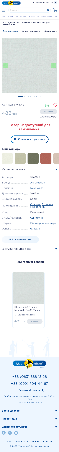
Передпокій (37, 207)
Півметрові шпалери (43, 223)
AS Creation (37, 183)
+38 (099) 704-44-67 (29, 383)
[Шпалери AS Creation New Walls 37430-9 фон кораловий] (46, 159)
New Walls (36, 188)
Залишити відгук (26, 315)
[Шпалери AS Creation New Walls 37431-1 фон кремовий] (8, 159)
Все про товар (10, 31)
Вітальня (47, 204)
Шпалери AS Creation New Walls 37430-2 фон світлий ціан (27, 309)
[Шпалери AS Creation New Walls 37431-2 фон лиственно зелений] (34, 159)
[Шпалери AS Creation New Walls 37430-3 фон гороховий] (21, 159)
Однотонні (37, 218)
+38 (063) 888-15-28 (43, 2)
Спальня (35, 204)
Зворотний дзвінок (29, 390)
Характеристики (31, 31)
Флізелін (35, 229)
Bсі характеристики (20, 239)
